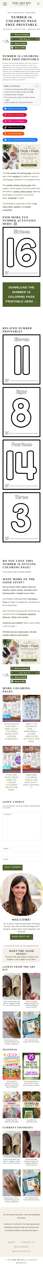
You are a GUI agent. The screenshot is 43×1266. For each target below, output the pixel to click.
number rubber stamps (22, 192)
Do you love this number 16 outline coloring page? (20, 98)
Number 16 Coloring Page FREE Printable (19, 89)
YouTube (24, 617)
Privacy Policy (21, 1251)
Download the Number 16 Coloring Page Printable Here (20, 294)
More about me (21, 936)
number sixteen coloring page (18, 185)
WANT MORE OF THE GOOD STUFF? (19, 102)
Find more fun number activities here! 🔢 (19, 92)
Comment (7, 814)
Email (6, 859)
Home (10, 12)
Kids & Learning (18, 12)
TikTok (14, 617)
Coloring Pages (30, 12)
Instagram (31, 614)
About (12, 1242)
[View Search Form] (38, 4)
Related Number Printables (14, 95)
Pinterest (6, 617)
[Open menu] (5, 4)
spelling (17, 207)
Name (6, 849)
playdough (12, 198)
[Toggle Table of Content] (36, 86)
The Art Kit (8, 29)
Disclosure (21, 1247)
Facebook (22, 614)
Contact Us (28, 1242)
